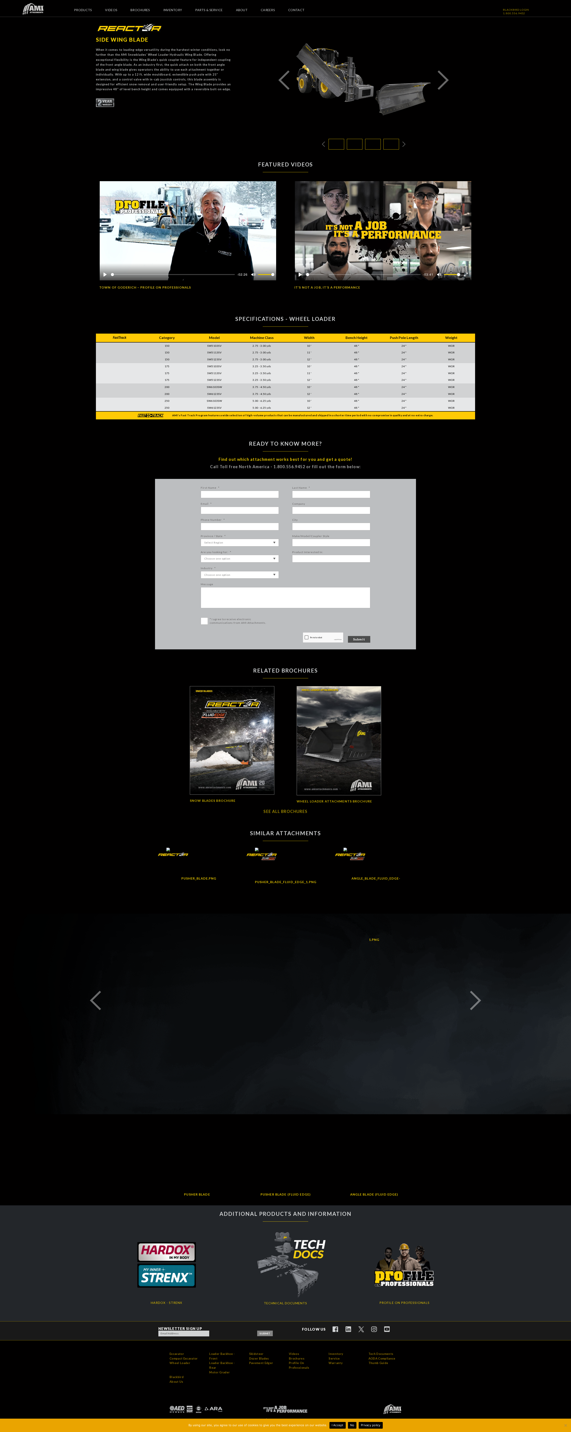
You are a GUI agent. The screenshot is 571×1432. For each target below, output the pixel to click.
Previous (284, 80)
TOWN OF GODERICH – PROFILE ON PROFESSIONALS (145, 287)
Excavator (177, 1354)
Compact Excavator (184, 1358)
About (242, 10)
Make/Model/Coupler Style (310, 536)
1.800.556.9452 (514, 13)
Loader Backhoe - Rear (222, 1365)
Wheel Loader (180, 1363)
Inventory (172, 10)
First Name (210, 487)
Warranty (336, 1363)
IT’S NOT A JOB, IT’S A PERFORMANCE (327, 287)
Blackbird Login (516, 9)
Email (206, 503)
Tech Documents (380, 1354)
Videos (111, 10)
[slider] (173, 274)
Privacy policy (371, 1425)
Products (83, 10)
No (352, 1425)
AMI (37, 9)
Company (298, 503)
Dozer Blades (259, 1358)
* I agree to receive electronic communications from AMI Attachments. (238, 621)
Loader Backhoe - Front (222, 1356)
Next (443, 80)
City (295, 519)
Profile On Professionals (299, 1365)
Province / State (213, 536)
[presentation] (323, 637)
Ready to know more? (285, 443)
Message (207, 584)
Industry (208, 568)
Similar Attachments (285, 833)
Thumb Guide (378, 1363)
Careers (268, 10)
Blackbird (177, 1377)
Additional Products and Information (285, 1214)
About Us (176, 1381)
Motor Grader (219, 1372)
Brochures (140, 10)
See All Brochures (285, 811)
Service (334, 1358)
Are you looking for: (216, 552)
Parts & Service (209, 10)
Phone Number (213, 519)
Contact (296, 10)
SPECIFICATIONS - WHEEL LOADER (285, 319)
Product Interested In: (307, 552)
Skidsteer (256, 1354)
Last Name (301, 487)
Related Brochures (285, 670)
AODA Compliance (381, 1358)
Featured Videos (285, 164)
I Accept (337, 1425)
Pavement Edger (261, 1363)
